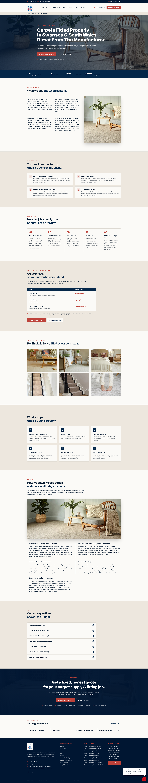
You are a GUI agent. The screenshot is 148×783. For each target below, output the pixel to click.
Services (44, 7)
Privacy (109, 780)
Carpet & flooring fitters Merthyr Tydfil (93, 764)
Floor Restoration (64, 762)
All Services (114, 723)
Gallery (70, 7)
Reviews (76, 7)
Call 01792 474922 (66, 54)
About (63, 7)
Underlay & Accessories (66, 760)
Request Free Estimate (45, 54)
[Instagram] (28, 772)
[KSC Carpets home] (30, 7)
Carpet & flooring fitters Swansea (92, 746)
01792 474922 (100, 7)
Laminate (62, 751)
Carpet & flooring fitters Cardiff (92, 753)
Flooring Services (66, 743)
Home (28, 13)
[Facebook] (32, 772)
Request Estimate (113, 7)
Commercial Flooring (65, 758)
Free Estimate (114, 763)
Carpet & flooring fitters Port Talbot (93, 758)
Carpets (62, 746)
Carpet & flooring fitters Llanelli (92, 760)
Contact (83, 7)
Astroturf (62, 755)
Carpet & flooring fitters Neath (91, 755)
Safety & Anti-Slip (64, 764)
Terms (114, 780)
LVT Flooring (63, 748)
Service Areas (55, 7)
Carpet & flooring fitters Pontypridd (93, 762)
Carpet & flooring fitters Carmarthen (93, 751)
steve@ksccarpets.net (35, 764)
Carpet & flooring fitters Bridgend (92, 748)
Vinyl (61, 753)
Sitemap (119, 780)
